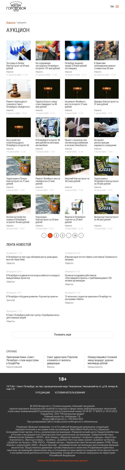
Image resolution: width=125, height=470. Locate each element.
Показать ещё (62, 334)
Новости (10, 22)
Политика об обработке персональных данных (63, 460)
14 (75, 235)
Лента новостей (18, 245)
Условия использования (70, 392)
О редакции (42, 392)
